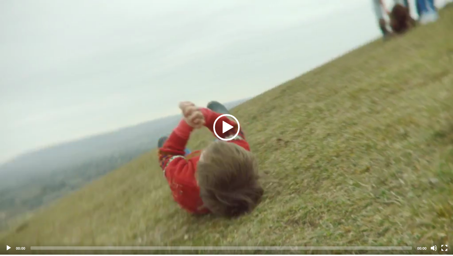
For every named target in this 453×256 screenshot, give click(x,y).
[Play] (8, 248)
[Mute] (433, 248)
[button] (226, 127)
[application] (226, 127)
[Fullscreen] (444, 248)
